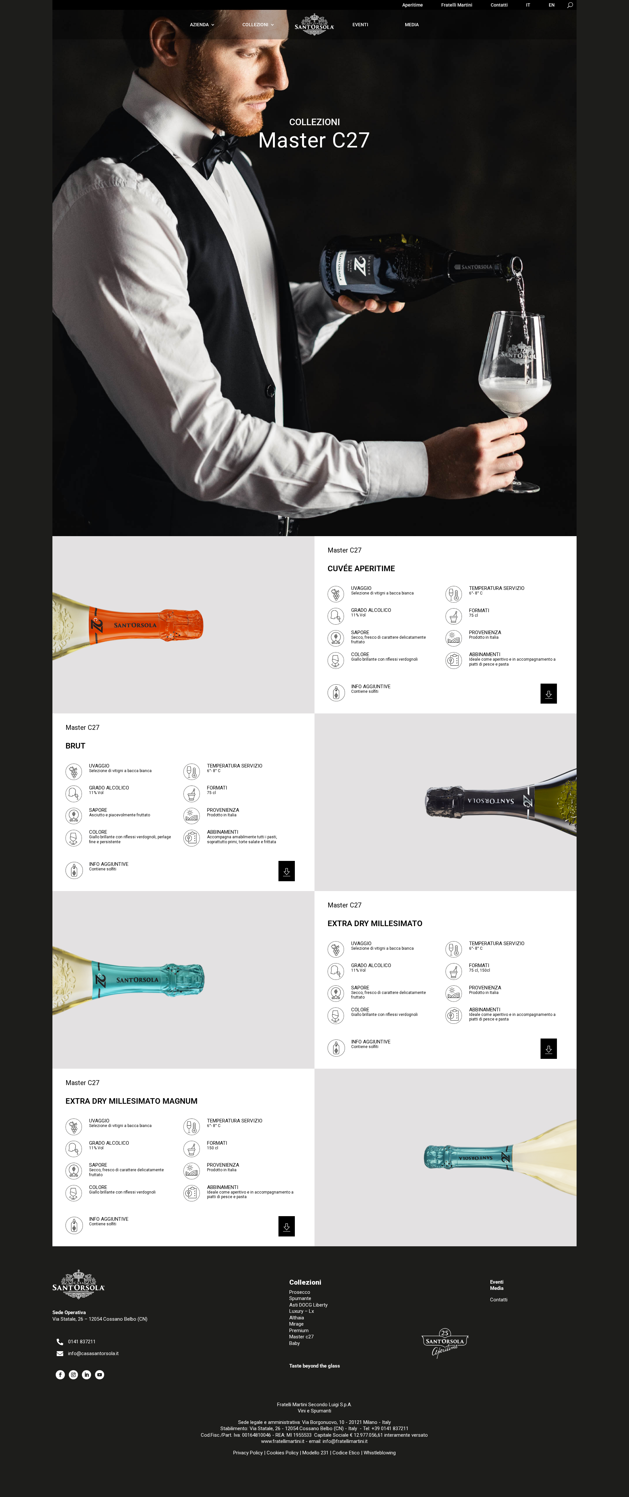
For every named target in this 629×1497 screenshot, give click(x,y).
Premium (299, 1330)
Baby (294, 1343)
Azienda (199, 24)
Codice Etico (346, 1453)
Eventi (360, 24)
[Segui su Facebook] (60, 1374)
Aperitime (412, 5)
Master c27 (301, 1337)
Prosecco (299, 1292)
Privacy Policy (248, 1453)
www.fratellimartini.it (282, 1441)
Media (412, 24)
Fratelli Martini (456, 5)
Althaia (296, 1318)
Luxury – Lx (301, 1311)
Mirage (296, 1324)
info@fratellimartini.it (345, 1441)
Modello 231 (315, 1453)
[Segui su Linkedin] (86, 1374)
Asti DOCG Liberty (308, 1305)
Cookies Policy (282, 1453)
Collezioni (255, 24)
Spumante (300, 1298)
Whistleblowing (380, 1453)
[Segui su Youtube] (99, 1374)
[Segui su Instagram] (73, 1374)
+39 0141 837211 (390, 1428)
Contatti (499, 5)
